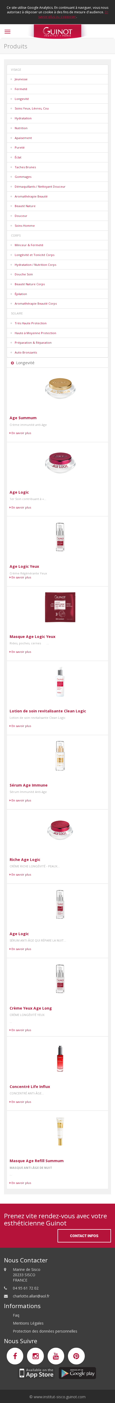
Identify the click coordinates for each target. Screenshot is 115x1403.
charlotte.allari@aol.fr (31, 1296)
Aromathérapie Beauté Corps (36, 303)
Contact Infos (84, 1235)
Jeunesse (21, 79)
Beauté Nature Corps (30, 284)
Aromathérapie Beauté (31, 196)
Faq (16, 1315)
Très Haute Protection (31, 323)
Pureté (20, 147)
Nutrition (21, 128)
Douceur (21, 216)
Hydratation (23, 118)
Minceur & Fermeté (29, 245)
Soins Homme (25, 226)
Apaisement (23, 138)
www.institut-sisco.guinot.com (60, 1396)
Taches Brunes (25, 167)
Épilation (21, 294)
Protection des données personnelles (45, 1331)
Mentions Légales (28, 1323)
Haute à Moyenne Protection (35, 333)
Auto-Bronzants (26, 352)
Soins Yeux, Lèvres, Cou (32, 108)
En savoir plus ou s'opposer (73, 14)
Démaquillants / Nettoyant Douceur (40, 186)
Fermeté (21, 89)
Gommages (23, 177)
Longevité (22, 99)
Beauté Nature (25, 206)
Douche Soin (24, 274)
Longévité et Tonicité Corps (34, 255)
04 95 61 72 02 (26, 1288)
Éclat (18, 157)
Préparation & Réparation (33, 343)
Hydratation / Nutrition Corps (35, 265)
